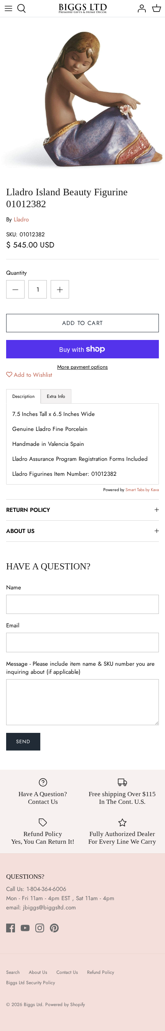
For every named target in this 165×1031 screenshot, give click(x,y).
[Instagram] (39, 928)
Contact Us (67, 972)
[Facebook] (10, 928)
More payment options (82, 367)
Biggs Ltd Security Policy (30, 982)
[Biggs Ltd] (83, 8)
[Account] (139, 8)
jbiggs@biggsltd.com (49, 907)
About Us (38, 972)
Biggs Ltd (33, 1004)
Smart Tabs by (138, 490)
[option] (82, 99)
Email (12, 626)
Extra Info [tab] (56, 396)
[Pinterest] (54, 928)
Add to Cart (82, 323)
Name (13, 588)
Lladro (21, 219)
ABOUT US (20, 531)
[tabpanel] (82, 444)
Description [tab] (23, 396)
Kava (155, 490)
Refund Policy (100, 972)
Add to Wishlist (33, 375)
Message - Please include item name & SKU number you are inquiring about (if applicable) (80, 668)
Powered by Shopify (65, 1004)
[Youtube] (25, 928)
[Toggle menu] (8, 8)
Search (13, 972)
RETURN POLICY (28, 510)
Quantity (16, 273)
